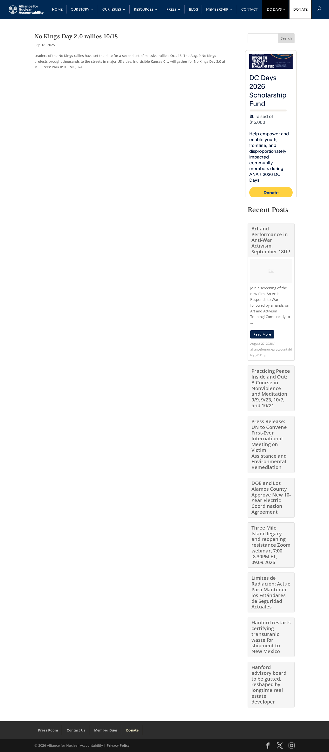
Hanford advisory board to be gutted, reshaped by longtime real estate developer (268, 684)
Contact (249, 9)
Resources (143, 9)
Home (57, 9)
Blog (193, 9)
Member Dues (106, 730)
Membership (217, 9)
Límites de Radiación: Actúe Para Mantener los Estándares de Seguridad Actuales (270, 592)
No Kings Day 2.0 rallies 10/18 (76, 36)
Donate (300, 9)
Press (171, 9)
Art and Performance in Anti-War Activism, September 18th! (270, 240)
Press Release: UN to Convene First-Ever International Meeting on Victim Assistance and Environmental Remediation (269, 444)
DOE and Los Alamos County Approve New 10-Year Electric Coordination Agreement (271, 497)
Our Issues (111, 9)
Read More (262, 334)
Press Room (48, 730)
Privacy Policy (118, 745)
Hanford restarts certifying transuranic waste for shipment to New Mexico (271, 637)
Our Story (80, 9)
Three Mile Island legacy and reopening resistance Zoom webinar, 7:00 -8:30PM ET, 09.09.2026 (270, 545)
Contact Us (76, 730)
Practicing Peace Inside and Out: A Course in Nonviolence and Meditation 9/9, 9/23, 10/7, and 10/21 (270, 388)
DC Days (274, 9)
